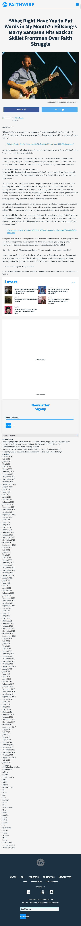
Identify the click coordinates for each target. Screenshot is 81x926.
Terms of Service (52, 881)
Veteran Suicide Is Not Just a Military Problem (20, 447)
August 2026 (7, 457)
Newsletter (65, 877)
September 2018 (9, 697)
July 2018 (6, 702)
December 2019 (8, 659)
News (4, 810)
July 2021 (6, 611)
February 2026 (8, 472)
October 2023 (7, 543)
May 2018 (6, 707)
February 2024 (8, 532)
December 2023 (8, 537)
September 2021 (9, 606)
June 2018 (6, 704)
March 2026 (7, 469)
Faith (4, 780)
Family (5, 785)
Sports (5, 830)
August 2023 (7, 548)
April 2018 (6, 709)
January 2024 (7, 535)
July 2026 (6, 459)
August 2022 (7, 578)
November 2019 (8, 661)
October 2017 (7, 725)
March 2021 (7, 621)
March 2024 (7, 530)
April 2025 (6, 497)
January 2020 (7, 656)
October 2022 (7, 573)
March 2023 (7, 560)
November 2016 (8, 752)
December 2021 (8, 598)
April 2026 (6, 467)
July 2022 (6, 580)
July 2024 (6, 520)
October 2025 (7, 482)
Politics (5, 820)
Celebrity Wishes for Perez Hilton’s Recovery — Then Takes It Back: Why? (32, 452)
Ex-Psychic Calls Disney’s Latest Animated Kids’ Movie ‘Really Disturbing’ (31, 444)
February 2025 (8, 502)
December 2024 (8, 507)
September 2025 (9, 484)
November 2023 (8, 540)
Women (5, 835)
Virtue (5, 833)
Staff (25, 881)
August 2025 (7, 487)
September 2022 (9, 575)
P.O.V (4, 818)
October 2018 (7, 694)
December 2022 (8, 568)
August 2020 (7, 639)
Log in (4, 840)
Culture (5, 775)
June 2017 (6, 735)
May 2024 (6, 525)
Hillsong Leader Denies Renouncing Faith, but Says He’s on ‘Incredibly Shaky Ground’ (40, 144)
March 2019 (7, 682)
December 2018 (8, 689)
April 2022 (6, 588)
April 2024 (6, 527)
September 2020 (9, 636)
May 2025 (6, 494)
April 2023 (6, 558)
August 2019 (7, 669)
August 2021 (7, 608)
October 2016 (7, 755)
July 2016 (6, 760)
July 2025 (6, 489)
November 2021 (8, 601)
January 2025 (7, 505)
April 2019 (6, 679)
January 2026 (7, 474)
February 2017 (8, 745)
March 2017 (7, 742)
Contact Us (49, 877)
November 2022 (8, 570)
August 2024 (7, 517)
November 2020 (8, 631)
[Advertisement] (40, 344)
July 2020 (6, 641)
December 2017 (8, 720)
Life (4, 795)
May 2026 (6, 464)
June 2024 (6, 522)
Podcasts (33, 877)
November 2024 (8, 510)
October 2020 (7, 634)
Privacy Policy (36, 881)
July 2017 (6, 732)
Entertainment (8, 777)
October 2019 (7, 664)
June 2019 (6, 674)
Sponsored (6, 828)
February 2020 (8, 654)
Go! (3, 790)
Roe (3, 825)
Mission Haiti (7, 808)
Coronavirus (7, 770)
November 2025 (8, 479)
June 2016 (6, 763)
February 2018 (8, 714)
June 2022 (6, 583)
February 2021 (8, 623)
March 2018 (7, 712)
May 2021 (6, 616)
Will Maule (19, 118)
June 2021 (6, 613)
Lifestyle (5, 800)
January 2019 (7, 687)
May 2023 (6, 555)
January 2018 (7, 717)
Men (4, 805)
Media (4, 803)
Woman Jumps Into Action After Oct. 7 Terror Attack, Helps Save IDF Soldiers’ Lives (36, 442)
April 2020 (6, 649)
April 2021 (6, 618)
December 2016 (8, 750)
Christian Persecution (11, 767)
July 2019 (6, 671)
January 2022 (7, 596)
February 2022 (8, 593)
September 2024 (9, 515)
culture (5, 772)
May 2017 (6, 737)
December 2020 (8, 628)
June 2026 (6, 462)
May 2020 (6, 646)
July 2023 (6, 550)
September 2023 (9, 545)
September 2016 (9, 757)
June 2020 (6, 644)
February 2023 (8, 563)
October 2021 (7, 603)
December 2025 (8, 477)
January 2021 (7, 626)
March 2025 (7, 500)
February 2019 (8, 684)
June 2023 (6, 553)
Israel (4, 792)
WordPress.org (8, 848)
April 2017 (6, 740)
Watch (13, 877)
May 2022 (6, 585)
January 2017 (7, 747)
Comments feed (8, 845)
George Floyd (7, 787)
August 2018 (7, 699)
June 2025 (6, 492)
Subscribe (8, 425)
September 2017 (9, 727)
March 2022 (7, 591)
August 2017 (7, 730)
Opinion (5, 815)
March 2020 (7, 651)
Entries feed (7, 843)
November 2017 (8, 722)
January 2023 (7, 565)
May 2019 (6, 677)
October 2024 (7, 512)
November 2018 (8, 692)
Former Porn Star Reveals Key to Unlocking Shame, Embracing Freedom (31, 449)
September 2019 (9, 666)
